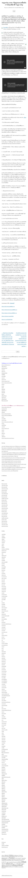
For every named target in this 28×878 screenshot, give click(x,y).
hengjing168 (4, 594)
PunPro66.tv (4, 671)
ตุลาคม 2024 (4, 519)
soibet (3, 715)
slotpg (3, 423)
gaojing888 (4, 588)
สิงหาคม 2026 (4, 483)
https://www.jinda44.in (6, 413)
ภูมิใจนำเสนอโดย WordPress (7, 875)
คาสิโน (3, 747)
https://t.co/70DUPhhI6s (7, 319)
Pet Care (3, 638)
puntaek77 (4, 676)
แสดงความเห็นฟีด (5, 845)
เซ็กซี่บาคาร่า (4, 816)
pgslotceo (4, 661)
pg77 (3, 648)
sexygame (4, 703)
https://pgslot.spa (5, 428)
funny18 (3, 584)
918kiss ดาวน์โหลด (5, 549)
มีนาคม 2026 (4, 492)
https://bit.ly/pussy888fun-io (8, 306)
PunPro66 (4, 669)
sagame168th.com (5, 694)
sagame (3, 369)
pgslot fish (4, 379)
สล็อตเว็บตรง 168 (5, 808)
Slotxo (3, 712)
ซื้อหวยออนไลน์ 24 (5, 752)
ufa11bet (3, 728)
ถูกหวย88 (3, 757)
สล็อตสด (3, 801)
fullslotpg (3, 583)
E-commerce (4, 576)
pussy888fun (4, 679)
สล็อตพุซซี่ (12, 303)
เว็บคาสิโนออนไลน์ (5, 819)
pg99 (3, 650)
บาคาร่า (3, 378)
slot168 (16, 859)
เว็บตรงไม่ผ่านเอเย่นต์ (6, 821)
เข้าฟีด (3, 843)
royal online (4, 687)
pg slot (3, 435)
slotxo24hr (4, 713)
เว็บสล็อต (3, 824)
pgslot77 (3, 656)
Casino (3, 571)
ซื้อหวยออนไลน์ (5, 400)
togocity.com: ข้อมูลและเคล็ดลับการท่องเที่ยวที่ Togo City (14, 4)
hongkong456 (4, 596)
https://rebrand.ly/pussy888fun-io (9, 309)
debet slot (4, 575)
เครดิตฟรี (3, 814)
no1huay (3, 630)
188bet (3, 539)
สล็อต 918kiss (4, 780)
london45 (4, 625)
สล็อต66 (3, 785)
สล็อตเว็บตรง (4, 395)
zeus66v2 (3, 746)
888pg (3, 545)
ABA (2, 553)
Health (3, 593)
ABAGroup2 (4, 555)
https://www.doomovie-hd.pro (8, 438)
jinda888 (3, 604)
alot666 (3, 558)
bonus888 (4, 567)
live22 (3, 386)
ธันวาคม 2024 (4, 516)
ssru (2, 720)
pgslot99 (3, 658)
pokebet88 (4, 666)
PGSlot (3, 654)
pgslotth (3, 664)
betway (3, 565)
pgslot (3, 394)
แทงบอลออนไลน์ (5, 829)
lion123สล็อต (4, 619)
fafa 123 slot (4, 578)
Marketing (4, 628)
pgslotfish (24, 858)
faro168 (3, 580)
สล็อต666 (3, 786)
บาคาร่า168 (4, 420)
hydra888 (3, 599)
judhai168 (4, 614)
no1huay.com (4, 632)
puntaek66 (4, 674)
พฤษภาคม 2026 (5, 488)
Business (3, 570)
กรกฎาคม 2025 (5, 505)
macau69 (3, 627)
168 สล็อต (3, 534)
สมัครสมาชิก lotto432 (6, 777)
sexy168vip (4, 700)
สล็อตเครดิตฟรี (4, 804)
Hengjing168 (4, 408)
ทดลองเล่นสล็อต (5, 759)
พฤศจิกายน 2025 (5, 498)
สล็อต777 (3, 788)
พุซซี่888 (11, 322)
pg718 (3, 646)
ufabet (3, 734)
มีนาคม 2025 (4, 511)
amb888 (3, 560)
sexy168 (3, 698)
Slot (2, 707)
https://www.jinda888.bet (7, 415)
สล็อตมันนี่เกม (4, 798)
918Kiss (3, 547)
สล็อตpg (3, 795)
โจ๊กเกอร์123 (4, 366)
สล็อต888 (3, 790)
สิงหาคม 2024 (4, 523)
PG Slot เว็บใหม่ (5, 643)
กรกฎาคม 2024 (5, 524)
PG (2, 640)
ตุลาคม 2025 (4, 500)
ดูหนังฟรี (3, 389)
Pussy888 (5, 27)
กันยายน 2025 (4, 501)
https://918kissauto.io (6, 364)
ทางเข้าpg (4, 760)
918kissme (4, 552)
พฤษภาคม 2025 (5, 508)
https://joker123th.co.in (6, 407)
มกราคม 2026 (4, 495)
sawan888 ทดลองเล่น (6, 695)
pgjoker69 (4, 653)
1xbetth (3, 426)
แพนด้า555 (4, 832)
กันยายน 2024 (4, 521)
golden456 (4, 589)
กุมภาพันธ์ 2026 (5, 493)
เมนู (14, 11)
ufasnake (3, 739)
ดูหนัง (3, 387)
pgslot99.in (4, 659)
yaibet (3, 744)
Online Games (4, 635)
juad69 (3, 612)
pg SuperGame (5, 645)
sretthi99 (3, 716)
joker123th (4, 609)
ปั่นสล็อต (3, 767)
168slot (3, 536)
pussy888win (4, 682)
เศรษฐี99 (3, 827)
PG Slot (3, 641)
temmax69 (4, 725)
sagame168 (4, 690)
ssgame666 (4, 718)
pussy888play (4, 681)
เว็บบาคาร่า (4, 397)
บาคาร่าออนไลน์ (5, 765)
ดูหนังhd (3, 391)
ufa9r (3, 733)
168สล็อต (3, 537)
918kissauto (4, 550)
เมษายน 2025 (4, 509)
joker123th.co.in (5, 610)
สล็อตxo (3, 796)
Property (3, 668)
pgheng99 (4, 651)
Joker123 (3, 606)
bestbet (3, 563)
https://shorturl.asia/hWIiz (8, 316)
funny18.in (4, 586)
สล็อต (25, 117)
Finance (3, 581)
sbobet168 (4, 697)
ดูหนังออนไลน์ (4, 368)
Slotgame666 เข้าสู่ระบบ (6, 710)
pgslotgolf (4, 663)
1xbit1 (3, 544)
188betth (3, 436)
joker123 (3, 371)
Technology (4, 723)
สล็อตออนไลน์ (4, 803)
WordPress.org (5, 847)
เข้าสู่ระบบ (4, 842)
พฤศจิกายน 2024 (5, 518)
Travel (3, 726)
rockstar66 (4, 685)
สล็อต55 (3, 783)
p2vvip (3, 637)
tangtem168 (4, 721)
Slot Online (4, 708)
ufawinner (4, 741)
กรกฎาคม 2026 (5, 485)
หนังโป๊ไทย (4, 425)
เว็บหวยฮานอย (4, 826)
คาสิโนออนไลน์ (5, 749)
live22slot (3, 622)
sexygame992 (4, 705)
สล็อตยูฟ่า (3, 799)
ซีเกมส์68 (3, 751)
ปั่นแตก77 (3, 770)
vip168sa (3, 742)
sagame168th (4, 692)
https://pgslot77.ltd (5, 381)
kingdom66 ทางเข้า (5, 615)
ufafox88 (3, 736)
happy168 (4, 591)
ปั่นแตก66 (3, 769)
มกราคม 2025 (4, 514)
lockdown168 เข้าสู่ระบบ (6, 624)
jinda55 (3, 602)
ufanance (3, 738)
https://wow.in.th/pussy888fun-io (9, 313)
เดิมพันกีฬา (4, 817)
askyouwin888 (4, 562)
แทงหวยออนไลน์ (5, 830)
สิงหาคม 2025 (4, 503)
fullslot (3, 384)
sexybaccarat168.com (6, 702)
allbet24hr (4, 557)
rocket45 (3, 684)
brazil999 (3, 568)
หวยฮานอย (4, 811)
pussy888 (3, 376)
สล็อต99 (3, 412)
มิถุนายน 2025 (4, 506)
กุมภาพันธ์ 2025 (5, 513)
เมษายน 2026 (4, 490)
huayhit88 (4, 597)
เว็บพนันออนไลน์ (5, 822)
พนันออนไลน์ (4, 773)
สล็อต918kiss (4, 791)
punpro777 (4, 672)
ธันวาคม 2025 (4, 496)
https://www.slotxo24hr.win (7, 422)
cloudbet (3, 573)
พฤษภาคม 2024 (5, 526)
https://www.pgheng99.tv (7, 382)
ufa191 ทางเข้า (4, 729)
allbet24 (3, 433)
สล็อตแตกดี (4, 809)
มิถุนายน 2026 (4, 487)
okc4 (3, 633)
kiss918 (3, 617)
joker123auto (4, 607)
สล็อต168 (3, 782)
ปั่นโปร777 (4, 772)
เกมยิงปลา (4, 813)
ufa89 (3, 731)
